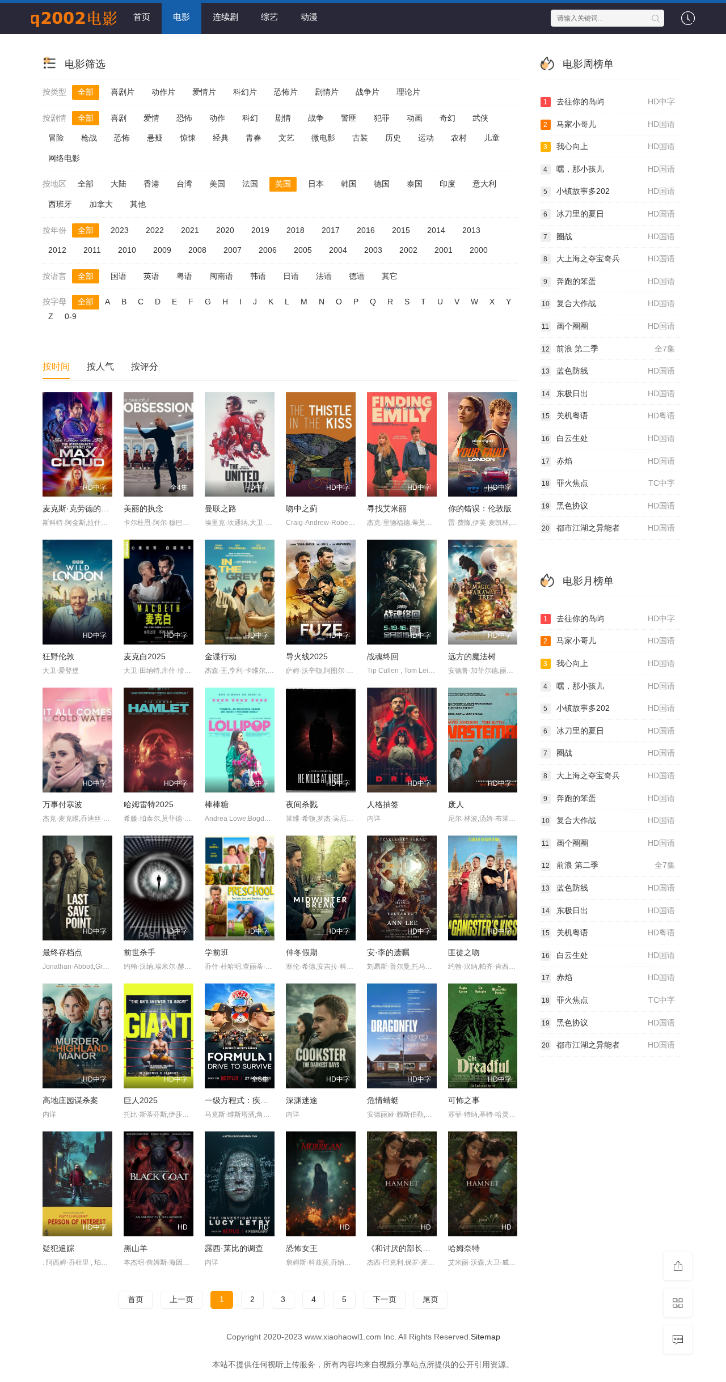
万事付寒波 (62, 804)
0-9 (71, 316)
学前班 (217, 952)
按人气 (100, 366)
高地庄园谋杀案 (70, 1100)
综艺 (269, 17)
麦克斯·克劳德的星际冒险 (88, 508)
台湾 (184, 183)
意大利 (484, 183)
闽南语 (221, 276)
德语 (357, 276)
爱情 (151, 117)
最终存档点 (62, 952)
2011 (92, 250)
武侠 (480, 117)
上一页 (181, 1299)
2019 (260, 230)
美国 (217, 183)
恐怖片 (286, 91)
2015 (401, 230)
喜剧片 (122, 91)
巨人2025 (141, 1100)
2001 (443, 250)
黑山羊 (135, 1248)
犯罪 (382, 117)
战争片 (367, 91)
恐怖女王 (302, 1248)
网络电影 (64, 158)
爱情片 (204, 91)
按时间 (56, 366)
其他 (138, 204)
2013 (471, 230)
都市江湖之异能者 (609, 527)
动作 (217, 117)
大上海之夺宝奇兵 (609, 258)
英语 (151, 276)
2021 (190, 230)
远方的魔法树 (472, 656)
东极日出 (609, 393)
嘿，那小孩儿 (609, 168)
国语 (118, 276)
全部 (86, 91)
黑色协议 (609, 505)
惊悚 (188, 137)
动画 (415, 117)
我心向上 (609, 146)
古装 (360, 137)
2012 (57, 250)
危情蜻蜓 (383, 1100)
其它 (390, 276)
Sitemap (485, 1336)
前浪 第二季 (609, 348)
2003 (373, 250)
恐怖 (184, 117)
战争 (316, 117)
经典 (221, 137)
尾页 (430, 1299)
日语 (291, 276)
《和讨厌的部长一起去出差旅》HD (428, 1248)
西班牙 (60, 204)
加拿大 (101, 204)
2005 (303, 250)
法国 (250, 183)
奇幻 (447, 117)
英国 (283, 183)
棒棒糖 (217, 804)
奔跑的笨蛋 (609, 281)
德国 (382, 183)
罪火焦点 (609, 482)
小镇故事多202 (609, 191)
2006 (268, 250)
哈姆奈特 (464, 1248)
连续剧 (225, 17)
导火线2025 (307, 656)
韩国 (349, 183)
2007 (232, 250)
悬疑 (155, 137)
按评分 (144, 366)
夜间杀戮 (302, 804)
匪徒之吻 (464, 952)
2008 (197, 250)
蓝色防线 (609, 370)
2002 (408, 250)
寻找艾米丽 (387, 508)
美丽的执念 (143, 508)
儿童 (492, 137)
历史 (393, 137)
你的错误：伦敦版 (480, 508)
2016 (366, 230)
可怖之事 (464, 1100)
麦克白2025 (145, 656)
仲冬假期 (302, 952)
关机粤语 (609, 415)
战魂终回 (383, 656)
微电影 (323, 137)
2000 (479, 250)
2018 (295, 230)
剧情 (283, 117)
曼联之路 (221, 508)
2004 (338, 250)
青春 (253, 137)
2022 (155, 230)
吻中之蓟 (302, 508)
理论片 (408, 91)
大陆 (118, 183)
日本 (316, 183)
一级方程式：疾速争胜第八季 (256, 1100)
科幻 (250, 117)
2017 (331, 230)
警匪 (349, 117)
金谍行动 (221, 656)
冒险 (56, 137)
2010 (127, 250)
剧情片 (327, 91)
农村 (459, 137)
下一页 (384, 1299)
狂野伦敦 (58, 656)
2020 (225, 230)
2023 (120, 230)
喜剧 (118, 117)
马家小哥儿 (609, 124)
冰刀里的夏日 (609, 213)
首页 (141, 17)
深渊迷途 (302, 1100)
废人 (456, 804)
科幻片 (245, 91)
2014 (436, 230)
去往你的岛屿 (609, 101)
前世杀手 (139, 952)
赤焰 (609, 460)
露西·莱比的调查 (234, 1248)
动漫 (309, 17)
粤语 (184, 276)
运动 (426, 137)
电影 (181, 17)
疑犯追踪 (58, 1248)
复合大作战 (609, 303)
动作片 (163, 91)
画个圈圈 (608, 325)
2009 (162, 250)
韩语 (258, 276)
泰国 (415, 183)
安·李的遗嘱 (388, 952)
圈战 (609, 236)
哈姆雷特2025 (149, 804)
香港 (151, 183)
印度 (447, 183)
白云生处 (609, 438)
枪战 (89, 137)
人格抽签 (383, 804)
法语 (324, 276)
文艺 (286, 137)
